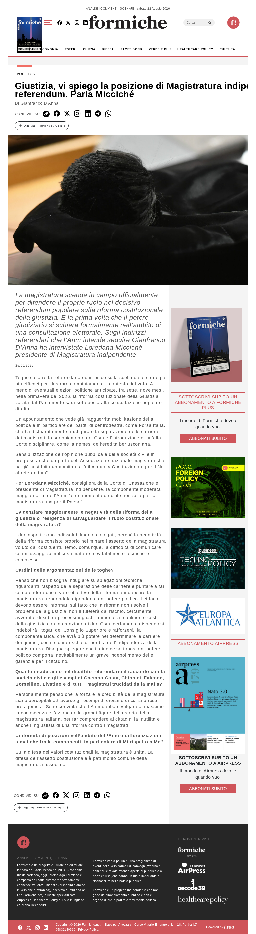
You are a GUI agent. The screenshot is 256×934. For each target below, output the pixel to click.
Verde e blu (160, 49)
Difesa (108, 49)
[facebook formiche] (20, 928)
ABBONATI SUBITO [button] (208, 438)
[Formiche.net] (233, 22)
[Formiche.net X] (68, 23)
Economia (49, 49)
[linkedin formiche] (46, 928)
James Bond (131, 49)
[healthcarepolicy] (205, 899)
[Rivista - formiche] (205, 852)
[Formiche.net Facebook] (60, 23)
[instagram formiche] (37, 928)
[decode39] (205, 884)
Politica (26, 49)
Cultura (228, 49)
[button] (49, 35)
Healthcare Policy (195, 49)
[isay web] (229, 927)
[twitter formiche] (28, 928)
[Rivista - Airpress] (205, 868)
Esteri (71, 49)
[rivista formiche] (208, 705)
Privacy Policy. (88, 929)
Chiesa (89, 49)
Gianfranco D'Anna (40, 103)
